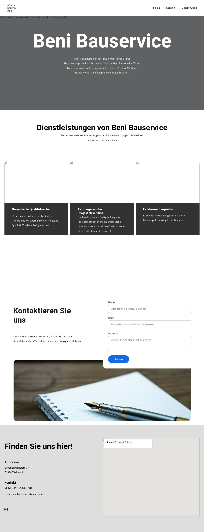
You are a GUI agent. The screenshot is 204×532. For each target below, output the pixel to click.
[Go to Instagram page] (6, 509)
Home (156, 8)
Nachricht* (113, 334)
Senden (118, 359)
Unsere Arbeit (189, 8)
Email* (111, 318)
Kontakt (170, 8)
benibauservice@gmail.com (27, 494)
